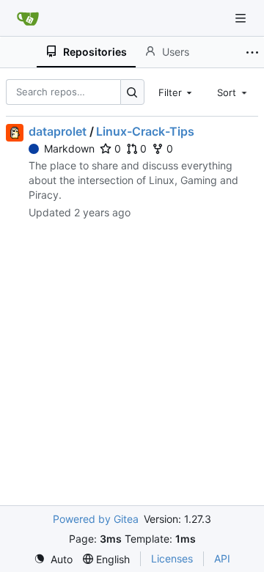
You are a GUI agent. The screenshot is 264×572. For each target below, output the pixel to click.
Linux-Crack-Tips (145, 131)
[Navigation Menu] (242, 18)
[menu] (53, 559)
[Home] (27, 18)
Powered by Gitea (96, 519)
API (222, 558)
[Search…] (132, 92)
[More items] (252, 52)
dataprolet (58, 131)
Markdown (69, 148)
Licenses (172, 558)
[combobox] (177, 91)
